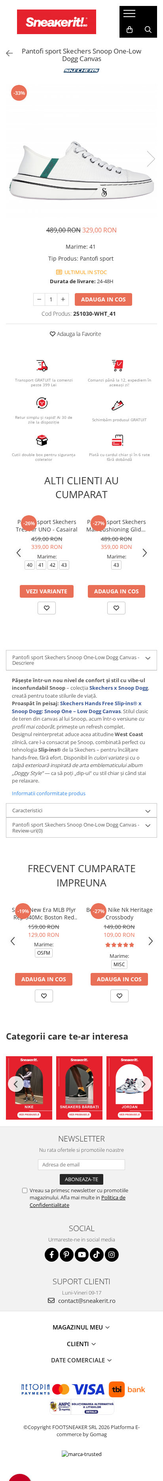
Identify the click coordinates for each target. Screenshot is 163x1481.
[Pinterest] (67, 1255)
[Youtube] (82, 1255)
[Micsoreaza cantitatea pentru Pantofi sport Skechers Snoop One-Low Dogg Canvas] (39, 299)
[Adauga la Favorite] (47, 608)
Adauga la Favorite (78, 334)
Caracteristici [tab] (27, 810)
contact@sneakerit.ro (86, 1301)
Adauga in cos (103, 299)
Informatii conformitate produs (48, 793)
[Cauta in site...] (148, 30)
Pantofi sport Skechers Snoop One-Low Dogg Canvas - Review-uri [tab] (75, 827)
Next (150, 159)
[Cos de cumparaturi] (129, 30)
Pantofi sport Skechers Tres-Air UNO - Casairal (47, 525)
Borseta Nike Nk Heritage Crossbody (119, 913)
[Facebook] (52, 1255)
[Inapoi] (6, 53)
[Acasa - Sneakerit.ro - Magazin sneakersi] (56, 22)
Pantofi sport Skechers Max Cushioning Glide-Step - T (116, 525)
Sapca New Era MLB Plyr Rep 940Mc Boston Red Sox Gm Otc (44, 913)
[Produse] (130, 16)
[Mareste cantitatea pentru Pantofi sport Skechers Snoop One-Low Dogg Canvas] (63, 299)
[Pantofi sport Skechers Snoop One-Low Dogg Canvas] (81, 151)
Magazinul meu (78, 1327)
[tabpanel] (81, 151)
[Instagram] (112, 1255)
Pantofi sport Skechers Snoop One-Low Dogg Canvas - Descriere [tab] (75, 660)
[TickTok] (97, 1255)
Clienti (79, 1344)
